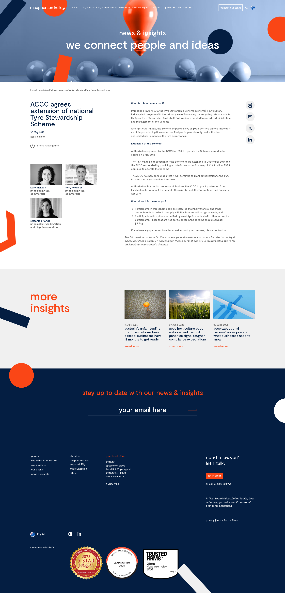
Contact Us (182, 7)
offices (74, 473)
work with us (38, 464)
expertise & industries (44, 460)
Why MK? (123, 7)
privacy (210, 520)
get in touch (214, 475)
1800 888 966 (224, 483)
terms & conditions (227, 520)
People (74, 7)
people (35, 455)
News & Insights (140, 7)
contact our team (230, 7)
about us (75, 455)
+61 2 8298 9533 (115, 476)
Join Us (168, 7)
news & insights (40, 473)
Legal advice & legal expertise (98, 7)
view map (113, 483)
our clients (37, 469)
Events (156, 7)
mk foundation (78, 468)
